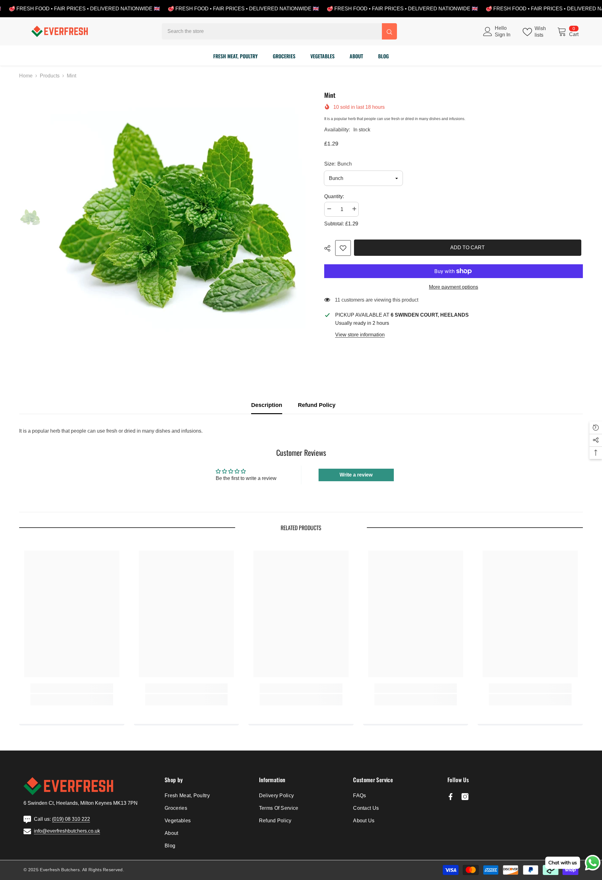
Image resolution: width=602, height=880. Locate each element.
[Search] (279, 31)
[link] (343, 248)
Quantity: (334, 196)
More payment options (453, 287)
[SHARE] (329, 248)
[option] (177, 217)
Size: (338, 163)
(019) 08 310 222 (71, 819)
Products (50, 75)
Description (266, 405)
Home (26, 75)
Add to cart (469, 247)
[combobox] (272, 31)
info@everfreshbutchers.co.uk (67, 831)
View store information (360, 334)
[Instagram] (465, 796)
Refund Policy (316, 405)
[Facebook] (450, 796)
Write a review (356, 474)
